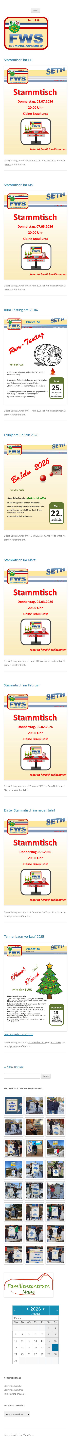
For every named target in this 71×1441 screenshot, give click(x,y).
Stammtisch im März (20, 560)
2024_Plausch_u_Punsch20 (18, 1034)
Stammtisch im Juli (18, 60)
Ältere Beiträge (13, 1066)
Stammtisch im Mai (19, 185)
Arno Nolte (50, 160)
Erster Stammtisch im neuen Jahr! (29, 810)
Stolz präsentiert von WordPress (19, 1435)
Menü (35, 10)
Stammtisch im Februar (22, 685)
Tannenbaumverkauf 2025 (24, 936)
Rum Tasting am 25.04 (21, 310)
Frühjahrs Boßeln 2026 (21, 435)
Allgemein (9, 789)
